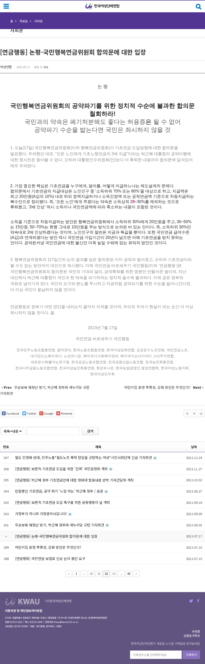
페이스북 (198, 601)
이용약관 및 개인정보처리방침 (23, 610)
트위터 (191, 601)
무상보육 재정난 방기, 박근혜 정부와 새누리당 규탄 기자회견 (60, 524)
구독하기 (191, 654)
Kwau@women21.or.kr (66, 622)
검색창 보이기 (199, 7)
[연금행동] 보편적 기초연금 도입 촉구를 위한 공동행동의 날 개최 (62, 502)
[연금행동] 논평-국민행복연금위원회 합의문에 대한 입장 (73, 51)
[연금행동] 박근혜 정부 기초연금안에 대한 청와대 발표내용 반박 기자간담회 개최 (74, 480)
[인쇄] (201, 413)
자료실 (24, 21)
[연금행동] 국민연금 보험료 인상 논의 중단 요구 (50, 558)
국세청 (196, 631)
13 (113, 574)
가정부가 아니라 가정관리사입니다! (41, 513)
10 (91, 574)
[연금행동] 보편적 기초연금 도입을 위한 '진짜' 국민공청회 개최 (62, 468)
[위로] (187, 413)
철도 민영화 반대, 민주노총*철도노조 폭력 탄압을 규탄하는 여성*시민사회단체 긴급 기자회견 (84, 457)
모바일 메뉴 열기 (6, 6)
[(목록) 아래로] (194, 413)
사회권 (38, 21)
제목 (98, 446)
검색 (90, 430)
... (83, 574)
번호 (6, 446)
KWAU (22, 601)
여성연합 (6, 66)
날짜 (194, 446)
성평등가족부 (192, 635)
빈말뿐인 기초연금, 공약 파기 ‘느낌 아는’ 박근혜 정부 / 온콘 (59, 491)
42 (128, 574)
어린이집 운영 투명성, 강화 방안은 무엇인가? (48, 547)
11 (99, 574)
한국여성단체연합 (102, 6)
